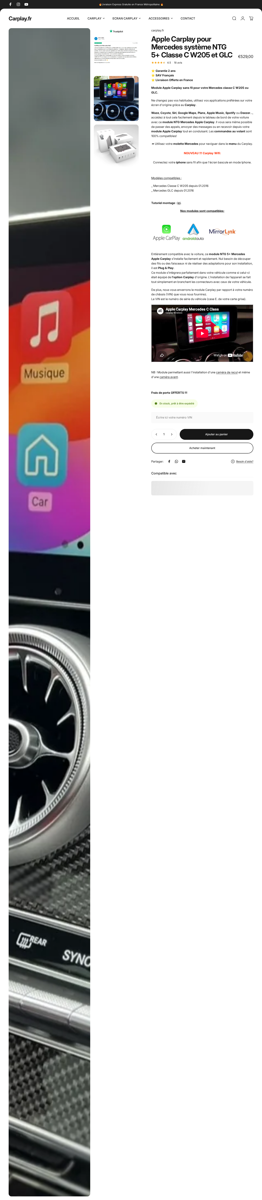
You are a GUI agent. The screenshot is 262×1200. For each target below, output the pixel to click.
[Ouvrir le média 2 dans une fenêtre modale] (116, 50)
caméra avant (169, 377)
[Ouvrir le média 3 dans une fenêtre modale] (116, 98)
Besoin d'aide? (244, 461)
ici (178, 203)
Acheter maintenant (202, 448)
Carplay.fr (20, 18)
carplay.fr (157, 30)
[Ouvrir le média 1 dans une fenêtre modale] (49, 612)
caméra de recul (227, 372)
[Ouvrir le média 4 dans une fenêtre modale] (116, 146)
